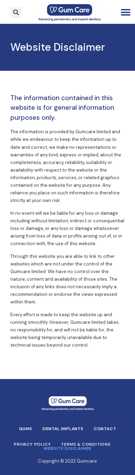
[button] (126, 12)
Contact (105, 429)
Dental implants (63, 429)
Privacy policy (32, 444)
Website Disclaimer (67, 448)
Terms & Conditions (85, 444)
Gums (25, 429)
